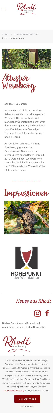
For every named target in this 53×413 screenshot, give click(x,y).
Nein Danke (27, 406)
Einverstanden (27, 399)
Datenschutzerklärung (14, 390)
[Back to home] (26, 9)
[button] (3, 9)
